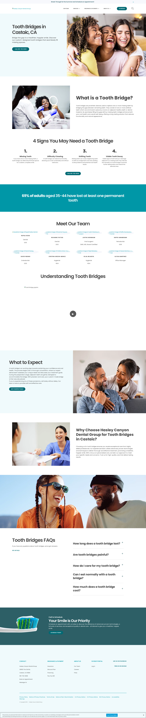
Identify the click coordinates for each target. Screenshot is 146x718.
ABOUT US (106, 8)
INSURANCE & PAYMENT (55, 661)
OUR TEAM (66, 8)
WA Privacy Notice (104, 697)
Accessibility (115, 697)
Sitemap (22, 699)
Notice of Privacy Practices (37, 697)
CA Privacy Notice (80, 697)
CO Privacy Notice (92, 697)
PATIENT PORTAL (97, 661)
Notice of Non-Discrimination (64, 697)
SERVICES (75, 8)
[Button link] (132, 8)
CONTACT (22, 661)
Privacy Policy (23, 697)
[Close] (143, 715)
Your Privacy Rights (112, 715)
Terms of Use (50, 697)
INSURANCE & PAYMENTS (90, 8)
